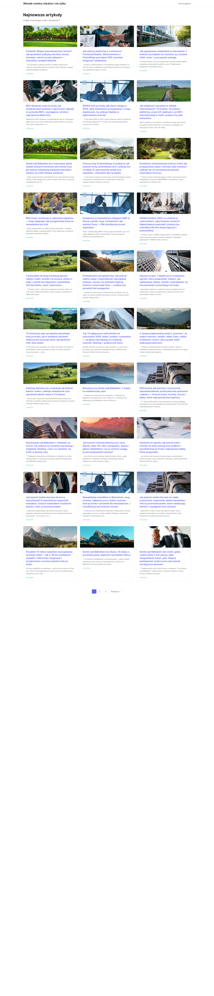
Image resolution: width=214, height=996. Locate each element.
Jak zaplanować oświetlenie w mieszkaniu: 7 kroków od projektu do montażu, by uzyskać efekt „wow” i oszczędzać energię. (163, 54)
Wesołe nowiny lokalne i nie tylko (44, 3)
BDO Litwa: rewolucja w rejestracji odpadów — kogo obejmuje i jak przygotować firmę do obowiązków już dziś (50, 221)
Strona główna (184, 3)
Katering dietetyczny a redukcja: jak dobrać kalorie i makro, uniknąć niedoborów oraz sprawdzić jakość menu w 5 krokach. (49, 391)
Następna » (115, 591)
